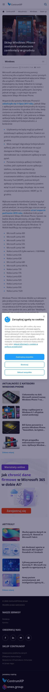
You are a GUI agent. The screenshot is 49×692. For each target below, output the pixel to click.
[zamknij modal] (44, 316)
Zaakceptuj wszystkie (24, 357)
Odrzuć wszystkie (24, 372)
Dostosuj (24, 365)
